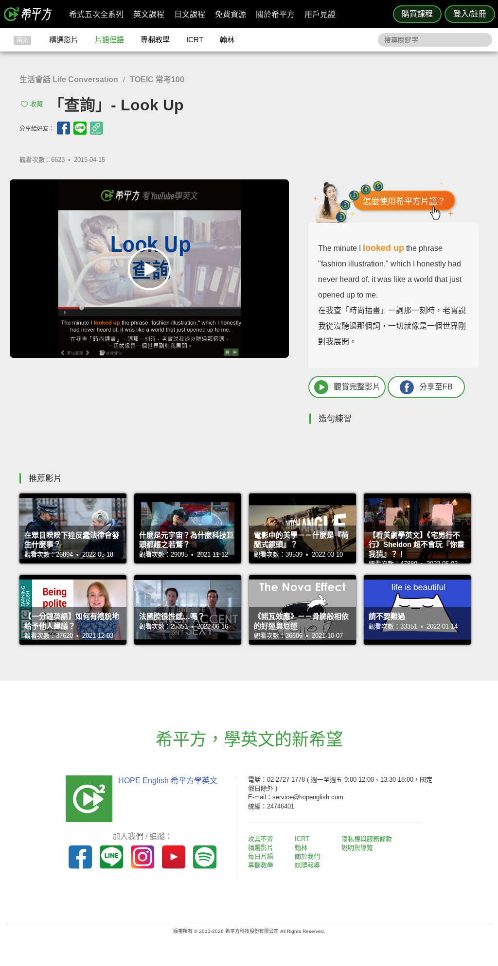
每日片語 (260, 856)
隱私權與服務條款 (366, 839)
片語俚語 (109, 39)
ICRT (194, 39)
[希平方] (31, 14)
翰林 (227, 39)
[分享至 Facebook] (63, 128)
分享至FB (436, 387)
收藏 (36, 103)
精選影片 (63, 39)
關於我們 (307, 856)
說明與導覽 (357, 847)
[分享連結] (96, 128)
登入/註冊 (469, 14)
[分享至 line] (80, 128)
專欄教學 (155, 39)
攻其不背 (260, 839)
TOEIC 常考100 (157, 79)
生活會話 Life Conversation (68, 79)
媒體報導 (307, 865)
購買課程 (417, 14)
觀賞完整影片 (357, 387)
